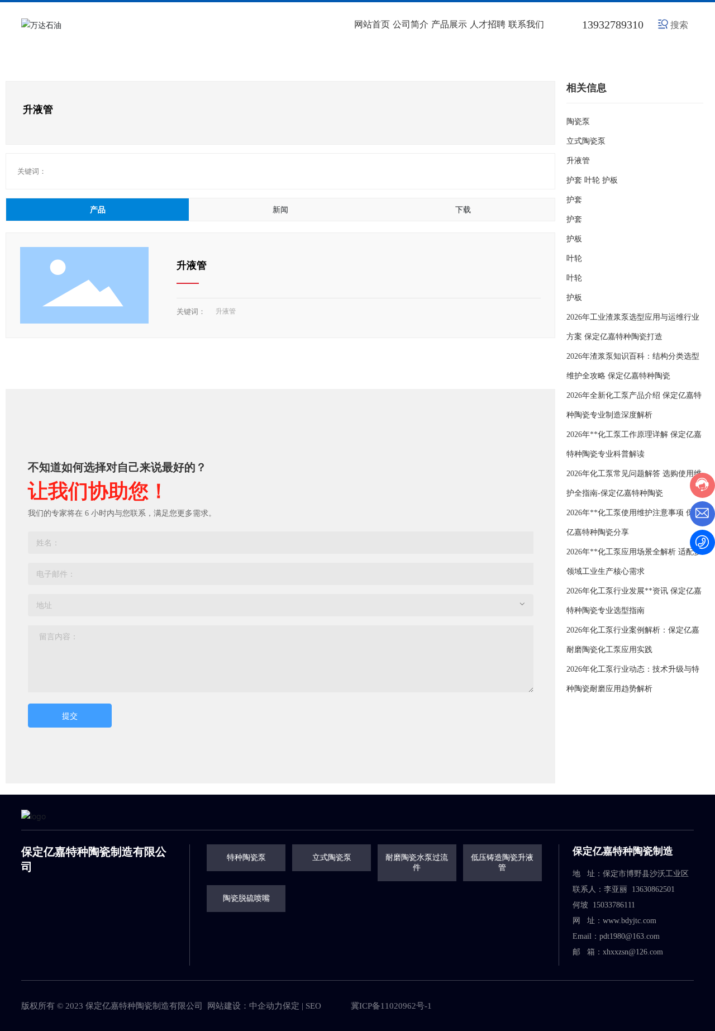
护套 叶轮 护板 (592, 180)
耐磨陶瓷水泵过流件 (416, 862)
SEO (313, 1005)
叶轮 (574, 258)
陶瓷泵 (578, 121)
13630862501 (654, 889)
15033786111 (614, 905)
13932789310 (613, 24)
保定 (291, 1005)
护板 (574, 239)
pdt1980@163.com (629, 936)
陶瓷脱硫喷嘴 (246, 898)
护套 (574, 200)
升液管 (192, 265)
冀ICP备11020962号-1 (391, 1005)
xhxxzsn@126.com (633, 952)
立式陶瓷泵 (586, 141)
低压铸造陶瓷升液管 (502, 862)
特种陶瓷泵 (246, 857)
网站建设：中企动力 (245, 1005)
